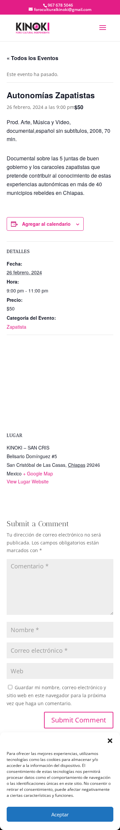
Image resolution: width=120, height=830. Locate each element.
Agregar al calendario (46, 223)
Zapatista (16, 326)
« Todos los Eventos (32, 58)
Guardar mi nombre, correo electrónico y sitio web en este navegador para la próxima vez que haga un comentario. (56, 695)
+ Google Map (38, 473)
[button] (110, 740)
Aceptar (60, 814)
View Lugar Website (28, 481)
